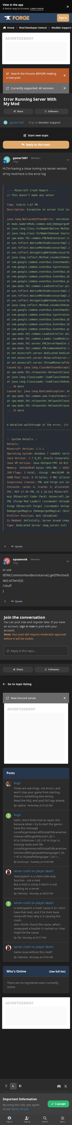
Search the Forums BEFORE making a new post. (31, 75)
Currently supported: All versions (32, 88)
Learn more (7, 6)
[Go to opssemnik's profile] (6, 561)
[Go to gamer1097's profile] (5, 122)
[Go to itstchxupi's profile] (8, 815)
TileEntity (22, 893)
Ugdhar (21, 805)
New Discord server (23, 698)
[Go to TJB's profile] (8, 903)
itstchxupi (23, 862)
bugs (17, 783)
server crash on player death (34, 871)
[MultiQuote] (5, 547)
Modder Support (49, 122)
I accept (60, 1104)
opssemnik (20, 559)
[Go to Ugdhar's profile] (8, 784)
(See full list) (57, 971)
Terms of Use (19, 1109)
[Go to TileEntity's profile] (8, 872)
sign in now (27, 626)
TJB (19, 937)
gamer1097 (17, 122)
